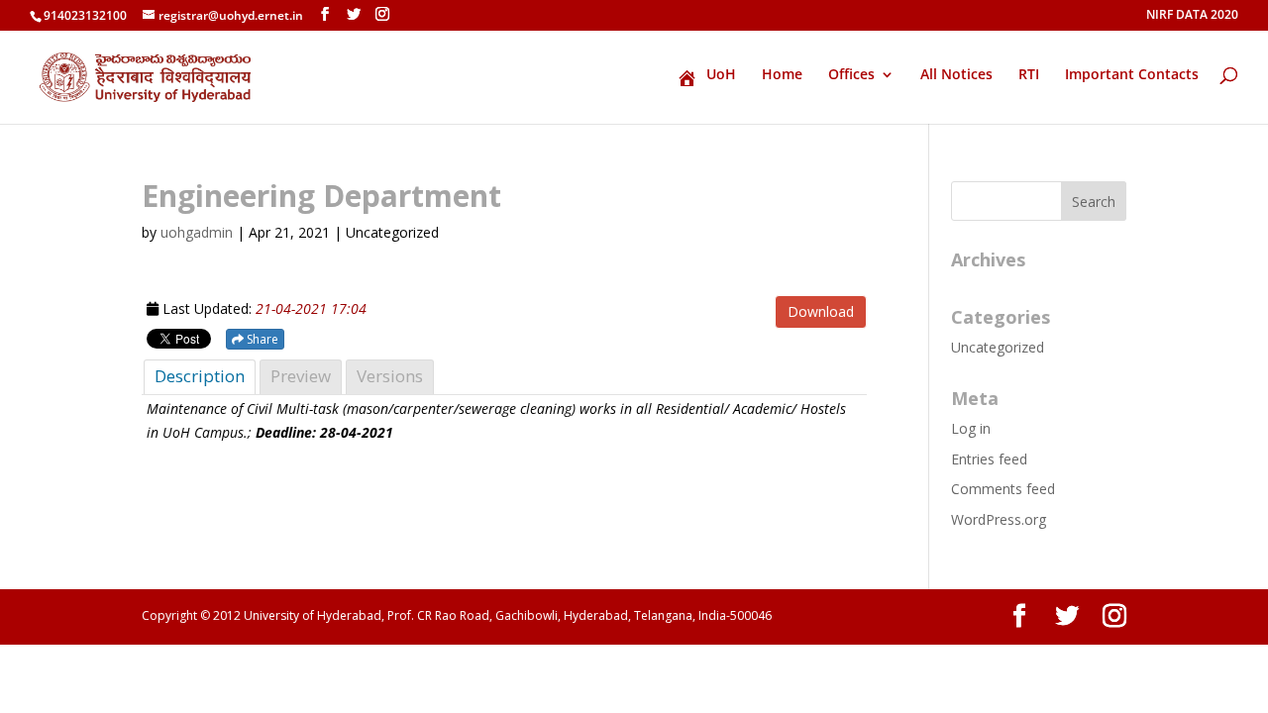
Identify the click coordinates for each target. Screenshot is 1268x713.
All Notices (956, 75)
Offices (851, 75)
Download (821, 311)
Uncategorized (997, 347)
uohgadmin (196, 232)
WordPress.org (998, 519)
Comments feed (1003, 488)
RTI (1028, 75)
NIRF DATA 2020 (1192, 16)
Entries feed (989, 459)
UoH (721, 75)
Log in (971, 428)
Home (782, 75)
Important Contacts (1132, 75)
